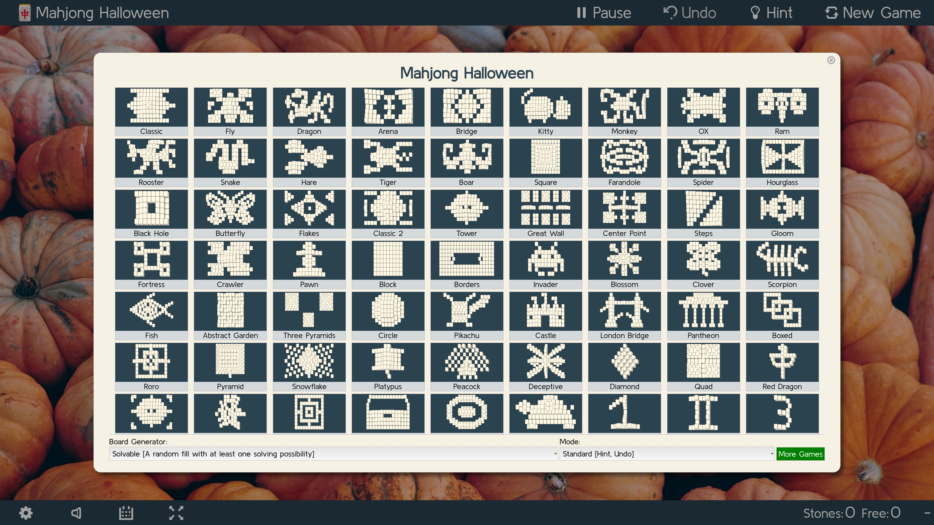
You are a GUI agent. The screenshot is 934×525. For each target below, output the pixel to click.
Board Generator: (138, 441)
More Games (801, 453)
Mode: (570, 441)
